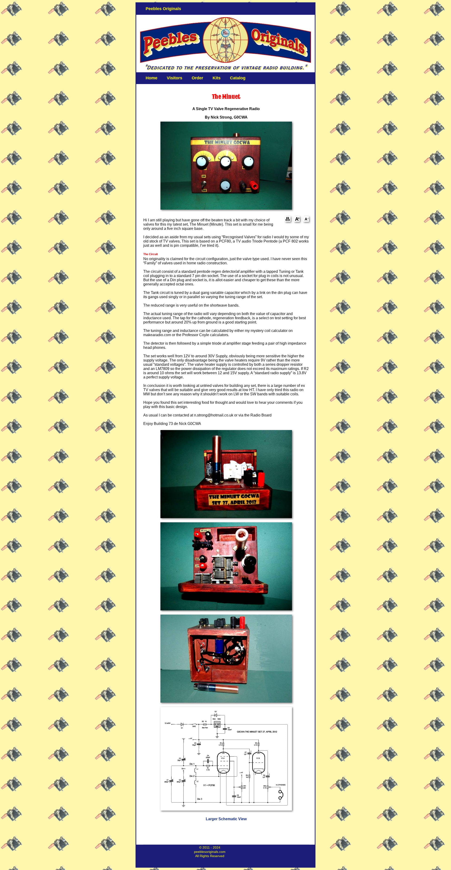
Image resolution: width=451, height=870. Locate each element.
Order (197, 78)
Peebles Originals (163, 8)
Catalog (237, 78)
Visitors (174, 78)
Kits (217, 78)
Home (151, 78)
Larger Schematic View (226, 819)
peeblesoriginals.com (210, 852)
